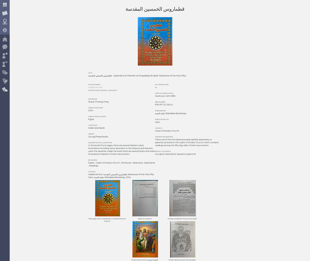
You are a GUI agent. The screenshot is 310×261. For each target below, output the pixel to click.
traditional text (95, 87)
